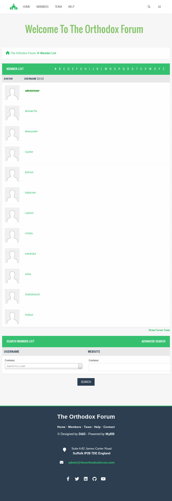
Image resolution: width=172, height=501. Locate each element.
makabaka (30, 253)
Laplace (29, 212)
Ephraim (29, 172)
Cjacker (29, 151)
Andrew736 (31, 111)
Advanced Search (153, 341)
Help (71, 7)
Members (42, 7)
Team (58, 7)
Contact (109, 427)
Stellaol (29, 314)
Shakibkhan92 (32, 294)
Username (11, 352)
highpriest (30, 192)
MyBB (110, 434)
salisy (28, 274)
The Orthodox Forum (23, 53)
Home (26, 7)
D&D (82, 434)
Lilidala (29, 233)
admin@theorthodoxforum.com (91, 462)
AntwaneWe (31, 131)
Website (94, 352)
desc (40, 78)
